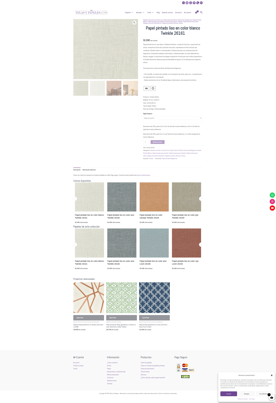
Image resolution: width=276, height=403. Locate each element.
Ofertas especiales (113, 375)
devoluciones (146, 175)
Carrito (75, 369)
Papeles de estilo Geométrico (152, 23)
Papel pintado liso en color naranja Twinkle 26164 (120, 216)
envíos (139, 175)
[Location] (194, 2)
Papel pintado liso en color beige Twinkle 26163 (188, 216)
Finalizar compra (78, 366)
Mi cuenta (187, 12)
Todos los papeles (146, 363)
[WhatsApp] (272, 195)
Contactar (110, 378)
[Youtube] (190, 2)
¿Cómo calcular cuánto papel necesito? (153, 378)
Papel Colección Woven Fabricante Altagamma (177, 20)
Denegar (246, 394)
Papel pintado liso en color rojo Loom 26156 (157, 262)
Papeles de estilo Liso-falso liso (153, 20)
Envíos (109, 366)
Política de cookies (243, 399)
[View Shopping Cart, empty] (196, 12)
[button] (272, 375)
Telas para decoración (147, 369)
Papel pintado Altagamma (169, 158)
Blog (158, 12)
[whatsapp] (183, 2)
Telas (149, 12)
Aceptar (228, 394)
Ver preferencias (264, 394)
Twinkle (151, 158)
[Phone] (197, 2)
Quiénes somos (167, 12)
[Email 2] (201, 2)
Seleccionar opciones (83, 335)
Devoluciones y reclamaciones (116, 372)
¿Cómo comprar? (112, 363)
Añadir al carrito (157, 142)
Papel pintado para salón (190, 21)
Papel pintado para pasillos (156, 21)
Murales (139, 12)
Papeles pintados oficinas (170, 23)
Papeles (128, 12)
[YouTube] (272, 208)
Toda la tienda (145, 372)
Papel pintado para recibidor (173, 21)
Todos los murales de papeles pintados (153, 366)
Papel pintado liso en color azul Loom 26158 (125, 262)
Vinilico (181, 23)
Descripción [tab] (77, 170)
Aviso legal (252, 399)
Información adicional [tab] (89, 170)
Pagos (109, 369)
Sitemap (109, 384)
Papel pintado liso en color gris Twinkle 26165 (154, 216)
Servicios (143, 375)
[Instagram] (187, 2)
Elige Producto (147, 114)
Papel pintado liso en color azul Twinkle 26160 (90, 216)
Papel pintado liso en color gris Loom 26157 (189, 262)
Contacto (178, 12)
